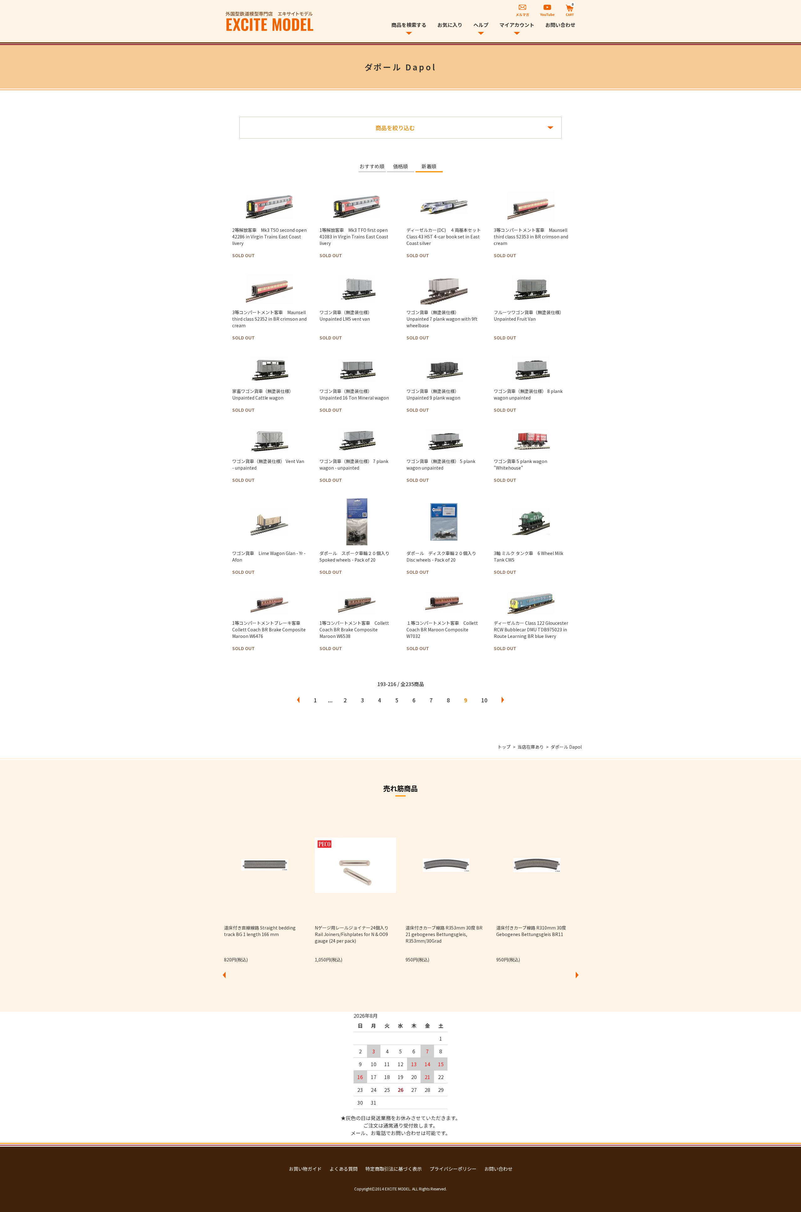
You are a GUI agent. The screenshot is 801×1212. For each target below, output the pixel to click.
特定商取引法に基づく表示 (393, 1168)
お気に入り (449, 24)
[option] (264, 886)
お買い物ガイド (305, 1168)
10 (484, 700)
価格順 (400, 167)
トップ (504, 747)
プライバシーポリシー (453, 1168)
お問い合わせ (560, 24)
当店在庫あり (531, 747)
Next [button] (577, 975)
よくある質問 (343, 1168)
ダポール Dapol (566, 747)
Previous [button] (224, 975)
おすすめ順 (372, 167)
